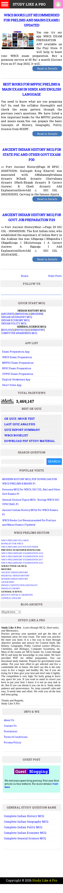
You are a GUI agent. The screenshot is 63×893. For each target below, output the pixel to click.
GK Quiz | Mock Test (19, 418)
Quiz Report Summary (22, 429)
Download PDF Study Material (29, 441)
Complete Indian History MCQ (24, 816)
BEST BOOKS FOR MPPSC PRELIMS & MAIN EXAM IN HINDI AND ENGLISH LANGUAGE (31, 89)
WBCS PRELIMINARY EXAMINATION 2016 (22, 563)
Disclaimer (10, 731)
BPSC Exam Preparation (16, 368)
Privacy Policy (12, 742)
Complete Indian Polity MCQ (23, 827)
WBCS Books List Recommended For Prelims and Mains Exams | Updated (32, 20)
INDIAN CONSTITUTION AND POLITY (19, 585)
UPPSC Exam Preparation (17, 373)
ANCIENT (7, 313)
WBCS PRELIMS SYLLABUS (15, 540)
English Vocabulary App (16, 379)
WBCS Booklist (16, 435)
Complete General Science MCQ (25, 838)
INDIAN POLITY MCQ (13, 323)
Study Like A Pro (44, 880)
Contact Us (10, 725)
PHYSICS (20, 329)
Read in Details (47, 68)
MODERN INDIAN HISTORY (14, 579)
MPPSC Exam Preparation (18, 362)
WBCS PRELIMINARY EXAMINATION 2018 (22, 556)
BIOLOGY (7, 329)
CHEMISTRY (36, 329)
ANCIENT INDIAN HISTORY (14, 572)
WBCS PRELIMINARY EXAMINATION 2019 (22, 553)
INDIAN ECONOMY (10, 588)
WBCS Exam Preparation (17, 357)
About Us (9, 720)
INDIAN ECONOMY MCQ (15, 320)
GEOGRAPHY (7, 582)
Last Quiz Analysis (19, 424)
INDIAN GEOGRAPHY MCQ (16, 317)
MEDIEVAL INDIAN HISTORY (15, 575)
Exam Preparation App (16, 351)
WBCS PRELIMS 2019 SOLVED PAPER (19, 547)
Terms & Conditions (16, 736)
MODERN (37, 313)
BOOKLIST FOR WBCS (12, 543)
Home (24, 275)
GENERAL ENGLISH (11, 598)
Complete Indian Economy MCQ (25, 832)
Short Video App (12, 385)
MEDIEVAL (22, 313)
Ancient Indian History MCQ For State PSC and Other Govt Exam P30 (31, 154)
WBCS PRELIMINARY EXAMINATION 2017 (22, 559)
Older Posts (55, 275)
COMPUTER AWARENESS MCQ (19, 333)
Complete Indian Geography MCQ (26, 821)
